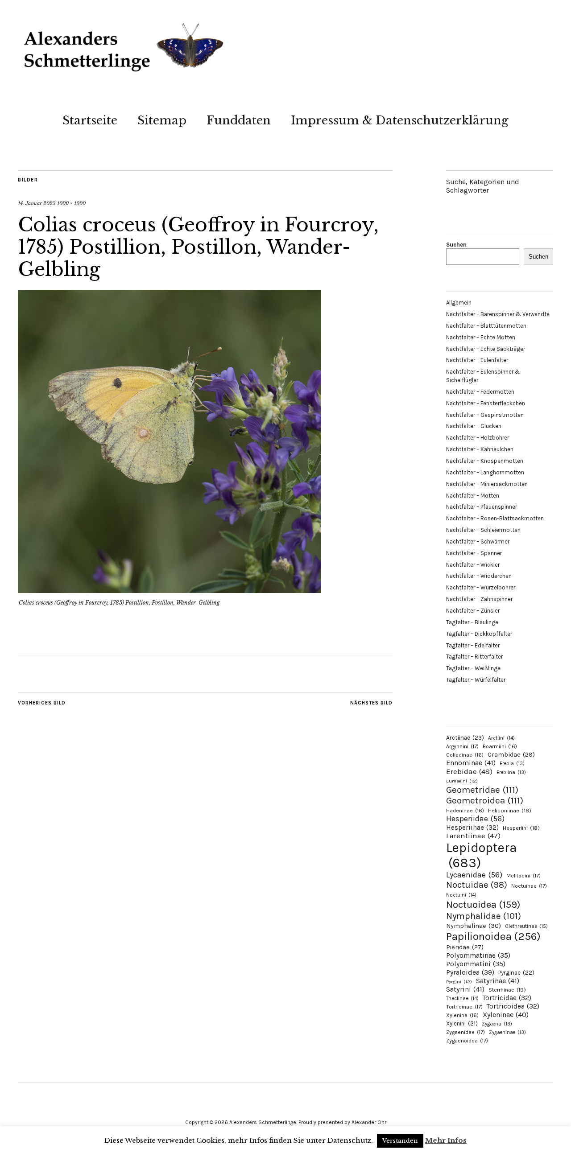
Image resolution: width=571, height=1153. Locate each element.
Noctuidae (476, 884)
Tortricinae (464, 1007)
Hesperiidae (475, 818)
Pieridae (465, 947)
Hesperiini (521, 828)
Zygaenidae (465, 1032)
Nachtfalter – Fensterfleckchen (485, 403)
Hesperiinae (472, 828)
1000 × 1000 (71, 203)
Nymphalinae (473, 926)
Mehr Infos (446, 1140)
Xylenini (462, 1023)
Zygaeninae (507, 1032)
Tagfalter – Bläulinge (472, 622)
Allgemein (459, 302)
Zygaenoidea (467, 1041)
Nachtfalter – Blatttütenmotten (486, 325)
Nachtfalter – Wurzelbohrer (480, 587)
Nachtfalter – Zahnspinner (479, 599)
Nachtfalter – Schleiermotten (483, 530)
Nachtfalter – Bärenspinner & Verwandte (498, 314)
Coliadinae (465, 755)
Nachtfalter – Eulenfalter (477, 360)
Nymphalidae (483, 915)
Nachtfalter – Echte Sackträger (485, 349)
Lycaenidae (474, 874)
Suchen (456, 244)
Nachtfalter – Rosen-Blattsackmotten (495, 518)
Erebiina (511, 772)
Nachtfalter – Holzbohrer (477, 437)
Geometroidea (484, 800)
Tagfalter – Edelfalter (473, 645)
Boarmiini (500, 746)
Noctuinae (529, 886)
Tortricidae (507, 998)
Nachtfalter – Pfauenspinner (481, 506)
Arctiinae (465, 737)
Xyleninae (506, 1014)
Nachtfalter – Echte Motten (480, 337)
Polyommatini (475, 964)
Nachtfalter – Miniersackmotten (487, 484)
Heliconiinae (509, 810)
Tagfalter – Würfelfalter (475, 679)
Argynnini (462, 746)
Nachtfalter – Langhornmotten (485, 472)
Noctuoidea (483, 904)
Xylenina (462, 1015)
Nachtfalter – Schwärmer (477, 541)
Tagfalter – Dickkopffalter (479, 633)
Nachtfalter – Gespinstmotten (485, 415)
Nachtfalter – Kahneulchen (479, 449)
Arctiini (501, 738)
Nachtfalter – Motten (472, 495)
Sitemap (161, 120)
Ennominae (471, 762)
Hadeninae (465, 810)
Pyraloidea (470, 972)
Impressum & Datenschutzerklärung (400, 120)
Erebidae (469, 771)
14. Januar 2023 (37, 203)
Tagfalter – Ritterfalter (474, 656)
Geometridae (482, 789)
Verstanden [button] (400, 1141)
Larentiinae (473, 836)
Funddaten (239, 120)
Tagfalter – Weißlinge (473, 668)
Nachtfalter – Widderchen (479, 575)
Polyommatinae (478, 955)
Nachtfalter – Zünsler (473, 610)
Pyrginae (516, 972)
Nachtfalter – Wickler (473, 564)
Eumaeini (462, 781)
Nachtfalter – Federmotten (480, 391)
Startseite (89, 120)
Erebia (512, 763)
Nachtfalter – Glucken (473, 426)
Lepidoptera (481, 855)
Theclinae (462, 998)
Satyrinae (497, 980)
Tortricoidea (513, 1006)
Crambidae (511, 754)
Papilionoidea (493, 936)
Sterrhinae (507, 989)
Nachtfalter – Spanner (474, 553)
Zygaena (497, 1024)
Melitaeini (523, 876)
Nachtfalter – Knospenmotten (484, 460)
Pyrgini (459, 981)
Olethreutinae (526, 926)
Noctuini (461, 895)
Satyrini (465, 989)
